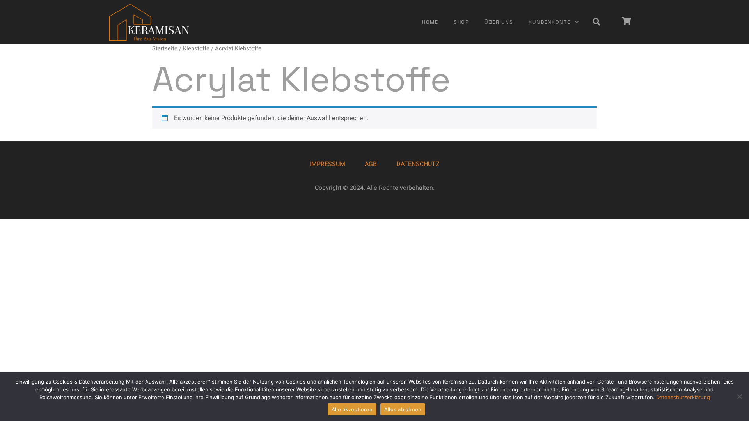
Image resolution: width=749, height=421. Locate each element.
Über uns (499, 22)
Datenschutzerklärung (683, 397)
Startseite (164, 48)
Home (430, 22)
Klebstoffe (196, 48)
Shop (461, 22)
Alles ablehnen (403, 409)
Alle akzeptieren (352, 409)
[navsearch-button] (596, 22)
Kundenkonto (550, 22)
